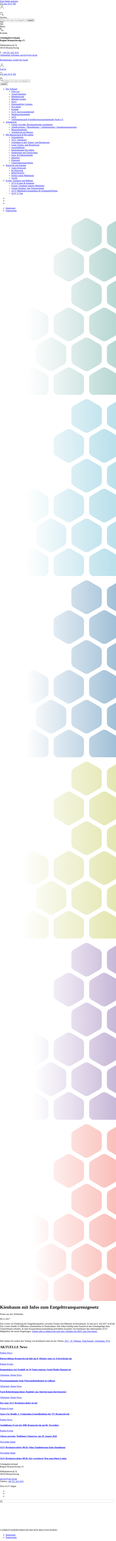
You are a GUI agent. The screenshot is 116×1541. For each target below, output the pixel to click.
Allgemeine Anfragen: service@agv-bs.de (18, 55)
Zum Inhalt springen (9, 1)
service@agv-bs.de (8, 1479)
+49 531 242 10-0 (10, 52)
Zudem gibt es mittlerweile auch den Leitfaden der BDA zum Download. (65, 1331)
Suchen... (4, 17)
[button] (58, 10)
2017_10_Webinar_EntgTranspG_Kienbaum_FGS (87, 1341)
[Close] (1, 72)
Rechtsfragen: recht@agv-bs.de (14, 60)
